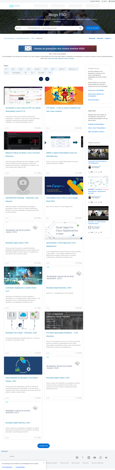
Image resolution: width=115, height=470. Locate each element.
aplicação (37, 69)
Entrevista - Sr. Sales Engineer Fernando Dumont (97, 222)
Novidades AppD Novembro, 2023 (58, 288)
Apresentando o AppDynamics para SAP (97, 192)
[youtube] (94, 457)
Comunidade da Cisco (22, 38)
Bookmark (92, 38)
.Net (6, 69)
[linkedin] (89, 457)
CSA (50, 72)
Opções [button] (107, 38)
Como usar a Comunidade (96, 90)
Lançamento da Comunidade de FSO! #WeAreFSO (97, 162)
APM (45, 69)
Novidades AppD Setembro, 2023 (18, 423)
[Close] (44, 462)
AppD (52, 69)
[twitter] (83, 457)
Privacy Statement (7, 467)
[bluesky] (106, 457)
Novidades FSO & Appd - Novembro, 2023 (21, 333)
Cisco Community (9, 38)
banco (6, 72)
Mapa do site (85, 463)
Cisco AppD (41, 72)
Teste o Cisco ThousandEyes (96, 128)
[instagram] (100, 457)
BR (25, 72)
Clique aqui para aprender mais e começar (61, 58)
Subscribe (100, 38)
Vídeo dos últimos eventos (96, 132)
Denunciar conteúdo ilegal (97, 463)
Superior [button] (5, 451)
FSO (33, 38)
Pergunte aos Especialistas (96, 124)
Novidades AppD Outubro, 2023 (57, 378)
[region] (23, 465)
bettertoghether (16, 72)
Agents (20, 69)
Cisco (32, 72)
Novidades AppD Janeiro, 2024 (17, 243)
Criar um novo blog (92, 28)
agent (13, 69)
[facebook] (77, 457)
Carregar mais (43, 446)
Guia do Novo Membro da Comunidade (96, 95)
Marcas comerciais (76, 463)
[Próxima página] (47, 79)
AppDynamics (72, 69)
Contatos (12, 456)
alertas (28, 69)
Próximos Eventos (93, 100)
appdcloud (61, 69)
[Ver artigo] (23, 96)
